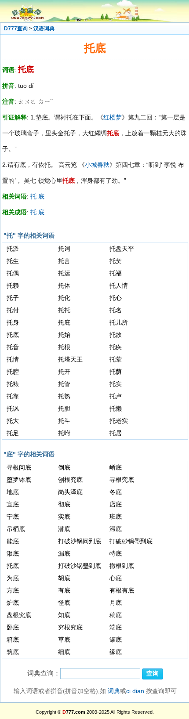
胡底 (64, 578)
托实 (115, 383)
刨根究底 (70, 479)
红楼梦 (112, 117)
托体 (64, 285)
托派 (13, 248)
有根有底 (121, 590)
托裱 (13, 383)
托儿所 (118, 322)
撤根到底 (121, 565)
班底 (115, 516)
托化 (64, 297)
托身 (13, 322)
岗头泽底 (70, 491)
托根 (64, 346)
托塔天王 (70, 359)
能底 (13, 541)
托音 (13, 346)
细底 (64, 651)
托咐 (64, 433)
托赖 (13, 285)
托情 (13, 359)
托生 (13, 260)
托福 (115, 273)
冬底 (115, 491)
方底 (13, 590)
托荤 (115, 359)
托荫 (115, 371)
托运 (64, 273)
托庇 (64, 322)
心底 (115, 578)
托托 (64, 310)
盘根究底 (19, 614)
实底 (64, 516)
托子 (13, 297)
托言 (64, 260)
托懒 (115, 408)
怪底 (64, 602)
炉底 (13, 602)
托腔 (13, 371)
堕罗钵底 (19, 479)
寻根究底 (121, 479)
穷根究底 (70, 627)
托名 (115, 310)
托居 (115, 433)
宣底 (13, 504)
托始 (64, 334)
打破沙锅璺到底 (79, 565)
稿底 (115, 614)
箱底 (13, 639)
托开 (64, 371)
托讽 (13, 408)
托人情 (118, 285)
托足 (13, 433)
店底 (115, 504)
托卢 (115, 396)
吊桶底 (16, 528)
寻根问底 (19, 467)
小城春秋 (97, 164)
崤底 (115, 467)
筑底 (13, 651)
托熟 (64, 396)
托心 (115, 297)
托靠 (13, 396)
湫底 (13, 553)
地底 (13, 491)
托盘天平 (121, 248)
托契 (115, 260)
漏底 (64, 553)
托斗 (64, 420)
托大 (13, 420)
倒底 (64, 467)
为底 (13, 578)
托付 (13, 310)
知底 (64, 614)
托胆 (64, 408)
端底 (115, 627)
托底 (13, 334)
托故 (115, 334)
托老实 (118, 420)
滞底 (115, 528)
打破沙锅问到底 (79, 541)
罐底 (115, 639)
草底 (64, 639)
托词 (64, 248)
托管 (64, 383)
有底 (64, 590)
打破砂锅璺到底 (131, 541)
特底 (115, 553)
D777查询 (16, 28)
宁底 (13, 516)
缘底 (115, 651)
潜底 (64, 528)
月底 (115, 602)
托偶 (13, 273)
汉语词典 (44, 28)
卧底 (13, 627)
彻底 (64, 504)
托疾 (115, 346)
